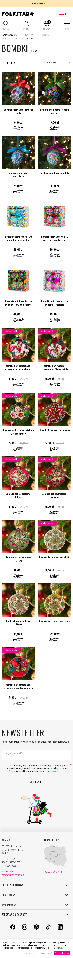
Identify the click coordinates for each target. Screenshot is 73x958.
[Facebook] (12, 928)
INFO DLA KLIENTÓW (12, 885)
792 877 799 (7, 871)
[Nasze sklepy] (55, 866)
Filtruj (13, 63)
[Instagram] (24, 928)
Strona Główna (10, 35)
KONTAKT (6, 840)
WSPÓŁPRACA (9, 904)
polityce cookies (9, 948)
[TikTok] (48, 928)
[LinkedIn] (60, 928)
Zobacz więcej (51, 771)
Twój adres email (12, 753)
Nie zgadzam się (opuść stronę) (39, 953)
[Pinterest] (36, 928)
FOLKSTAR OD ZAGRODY (14, 914)
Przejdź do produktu (18, 102)
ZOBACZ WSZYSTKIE (53, 872)
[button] (6, 26)
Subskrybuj (36, 782)
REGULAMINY (8, 895)
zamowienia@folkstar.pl (13, 875)
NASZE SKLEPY (51, 840)
